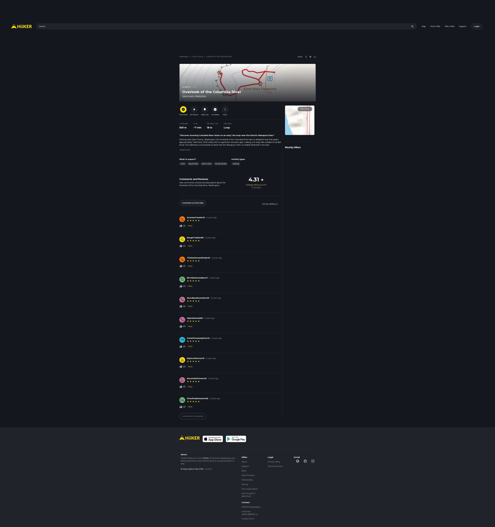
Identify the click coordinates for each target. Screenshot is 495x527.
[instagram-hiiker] (313, 461)
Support (462, 26)
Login (477, 26)
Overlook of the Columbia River (219, 56)
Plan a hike (450, 26)
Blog (244, 471)
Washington (184, 56)
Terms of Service (275, 466)
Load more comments (192, 416)
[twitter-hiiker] (305, 461)
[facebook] (305, 57)
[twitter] (310, 57)
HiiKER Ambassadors (251, 507)
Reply (190, 226)
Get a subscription (250, 489)
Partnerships (247, 480)
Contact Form (248, 519)
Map (424, 26)
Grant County (197, 56)
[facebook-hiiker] (297, 461)
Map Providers (248, 475)
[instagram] (314, 57)
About (244, 462)
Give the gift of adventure (248, 494)
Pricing (245, 484)
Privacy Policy (274, 462)
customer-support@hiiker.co (250, 512)
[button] (184, 150)
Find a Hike (435, 26)
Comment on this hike (192, 203)
